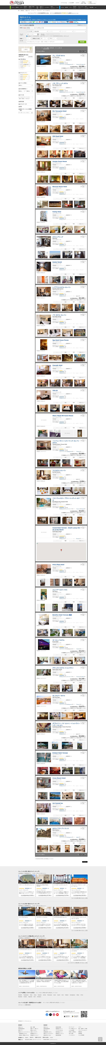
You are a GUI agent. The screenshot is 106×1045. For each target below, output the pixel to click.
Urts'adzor (39, 996)
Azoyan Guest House (59, 161)
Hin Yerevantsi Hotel (59, 111)
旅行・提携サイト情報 (82, 1028)
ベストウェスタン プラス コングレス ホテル (66, 499)
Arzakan (25, 996)
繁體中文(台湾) (38, 1037)
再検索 (82, 42)
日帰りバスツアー (34, 1031)
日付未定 (29, 36)
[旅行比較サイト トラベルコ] (18, 10)
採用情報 (80, 1033)
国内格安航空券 (21, 1028)
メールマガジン (72, 1035)
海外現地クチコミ (59, 1031)
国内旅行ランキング (34, 1035)
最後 (85, 51)
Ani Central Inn (57, 803)
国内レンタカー (34, 1030)
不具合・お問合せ (72, 1031)
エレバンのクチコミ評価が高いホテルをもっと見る (78, 962)
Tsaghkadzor (25, 994)
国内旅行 (20, 1025)
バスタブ (22, 67)
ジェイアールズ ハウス (59, 590)
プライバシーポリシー (82, 1030)
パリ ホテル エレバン (59, 315)
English (26, 1037)
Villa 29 (55, 390)
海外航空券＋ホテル (47, 1031)
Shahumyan (49, 994)
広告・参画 (71, 1033)
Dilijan (78, 994)
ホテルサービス (23, 104)
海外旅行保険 (58, 1027)
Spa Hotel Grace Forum (60, 340)
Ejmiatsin (20, 994)
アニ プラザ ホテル (58, 55)
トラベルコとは (64, 2)
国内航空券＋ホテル (23, 1033)
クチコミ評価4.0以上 (25, 64)
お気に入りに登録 (84, 55)
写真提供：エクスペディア (41, 66)
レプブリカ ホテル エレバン (61, 287)
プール (22, 69)
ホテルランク (23, 72)
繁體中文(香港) (45, 1037)
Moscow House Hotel (59, 186)
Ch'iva (82, 994)
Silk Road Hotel (57, 136)
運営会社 (80, 1031)
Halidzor (66, 994)
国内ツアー (20, 1030)
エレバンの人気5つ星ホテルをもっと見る (80, 898)
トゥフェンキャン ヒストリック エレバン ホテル (65, 441)
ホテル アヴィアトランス (60, 828)
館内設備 (22, 101)
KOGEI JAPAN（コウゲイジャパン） (50, 1039)
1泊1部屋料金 (23, 88)
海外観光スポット (59, 1028)
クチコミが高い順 (58, 47)
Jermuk (44, 994)
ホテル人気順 (46, 47)
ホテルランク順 (40, 47)
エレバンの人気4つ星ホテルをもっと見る (80, 930)
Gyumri (58, 994)
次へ (83, 51)
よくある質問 (71, 2)
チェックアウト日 (42, 34)
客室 (21, 106)
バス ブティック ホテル (60, 83)
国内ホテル (20, 1027)
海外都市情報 (58, 1035)
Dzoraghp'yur (72, 994)
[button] (57, 60)
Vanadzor (40, 994)
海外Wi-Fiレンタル (47, 1035)
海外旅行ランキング (60, 1033)
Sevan (35, 994)
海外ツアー (46, 1030)
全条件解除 (30, 56)
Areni (35, 996)
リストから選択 (29, 31)
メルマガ (77, 2)
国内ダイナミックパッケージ (24, 1031)
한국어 (51, 1037)
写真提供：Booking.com (41, 121)
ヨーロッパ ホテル (58, 640)
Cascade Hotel (57, 365)
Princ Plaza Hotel (58, 564)
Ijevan (55, 994)
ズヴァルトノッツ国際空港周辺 (24, 1004)
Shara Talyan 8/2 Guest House (62, 415)
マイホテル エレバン (59, 470)
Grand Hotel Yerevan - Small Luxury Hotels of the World (66, 529)
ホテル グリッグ (57, 237)
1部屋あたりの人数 (36, 38)
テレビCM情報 (81, 1035)
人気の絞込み (23, 59)
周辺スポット (82, 70)
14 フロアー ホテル (58, 695)
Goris (63, 994)
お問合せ (83, 3)
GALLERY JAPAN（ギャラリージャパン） (33, 1039)
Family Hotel (56, 212)
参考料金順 (52, 47)
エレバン (54, 58)
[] (75, 13)
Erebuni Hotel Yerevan (60, 753)
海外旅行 (45, 1025)
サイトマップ (71, 1027)
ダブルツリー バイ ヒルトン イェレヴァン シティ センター (66, 724)
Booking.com (69, 64)
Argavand (30, 996)
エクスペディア (62, 64)
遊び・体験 (33, 1027)
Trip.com (77, 64)
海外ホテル (25, 17)
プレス (79, 1027)
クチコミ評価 (23, 83)
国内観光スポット (34, 1033)
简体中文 (31, 1037)
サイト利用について (73, 1028)
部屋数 (21, 38)
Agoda (82, 64)
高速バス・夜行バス (34, 1028)
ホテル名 (21, 40)
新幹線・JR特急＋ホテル (24, 1035)
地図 (65, 70)
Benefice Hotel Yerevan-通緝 (62, 615)
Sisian (31, 994)
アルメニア (58, 58)
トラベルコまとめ (59, 1030)
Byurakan (20, 996)
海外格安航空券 (47, 1028)
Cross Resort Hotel (59, 778)
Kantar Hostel (57, 262)
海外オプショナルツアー (48, 1033)
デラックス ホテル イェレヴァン (63, 668)
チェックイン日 (21, 34)
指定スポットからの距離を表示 (26, 110)
